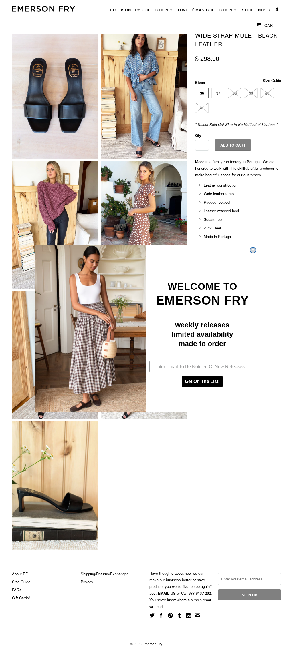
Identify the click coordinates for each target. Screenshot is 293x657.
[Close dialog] (253, 250)
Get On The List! (202, 381)
